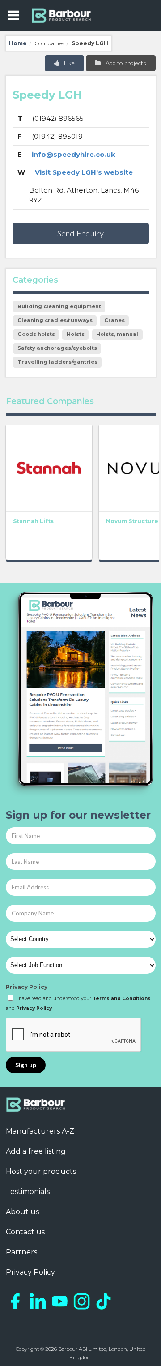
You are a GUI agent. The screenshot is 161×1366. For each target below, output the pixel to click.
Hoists (76, 334)
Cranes (114, 320)
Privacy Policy (26, 987)
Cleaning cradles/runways (55, 320)
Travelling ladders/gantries (57, 362)
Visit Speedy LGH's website (84, 172)
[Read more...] (49, 468)
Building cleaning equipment (59, 306)
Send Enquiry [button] (80, 233)
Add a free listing (36, 1151)
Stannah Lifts (33, 521)
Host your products (41, 1171)
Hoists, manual (117, 334)
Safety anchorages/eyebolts (57, 348)
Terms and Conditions (122, 998)
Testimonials (28, 1191)
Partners (21, 1252)
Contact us (25, 1232)
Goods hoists (36, 334)
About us (22, 1211)
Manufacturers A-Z (40, 1131)
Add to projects (125, 63)
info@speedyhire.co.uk (73, 154)
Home (18, 43)
